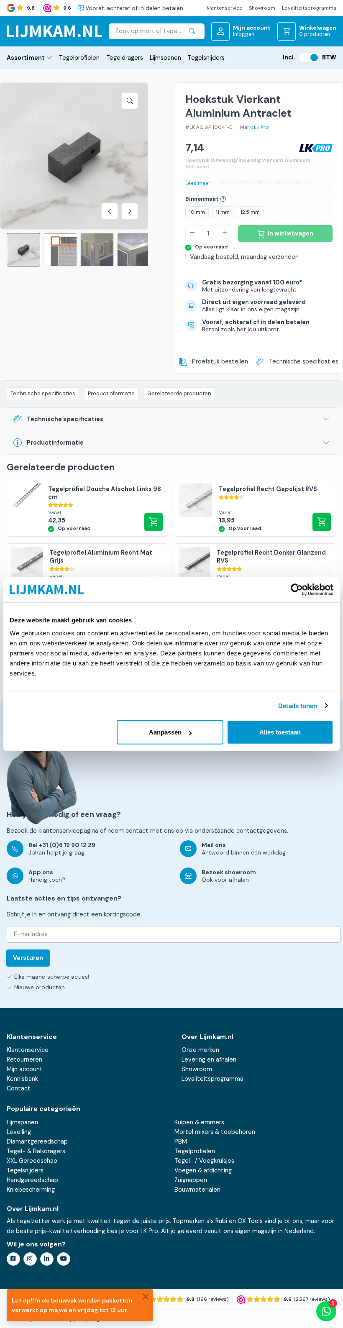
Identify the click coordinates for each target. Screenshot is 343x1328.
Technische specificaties (303, 361)
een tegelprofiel (310, 190)
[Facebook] (13, 1259)
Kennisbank (22, 1078)
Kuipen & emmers (199, 1122)
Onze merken (200, 1050)
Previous (110, 211)
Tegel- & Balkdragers (36, 1151)
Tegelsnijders (206, 57)
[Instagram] (30, 1259)
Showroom (262, 8)
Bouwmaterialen (197, 1189)
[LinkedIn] (47, 1259)
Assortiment (26, 57)
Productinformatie (111, 393)
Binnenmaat (202, 198)
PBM (180, 1141)
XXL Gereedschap (32, 1160)
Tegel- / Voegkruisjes (204, 1160)
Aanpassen (165, 732)
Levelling (19, 1132)
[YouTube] (63, 1259)
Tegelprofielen (79, 57)
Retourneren (24, 1059)
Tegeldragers (124, 57)
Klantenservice (224, 8)
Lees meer (197, 183)
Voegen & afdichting (203, 1170)
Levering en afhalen (209, 1059)
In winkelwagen (153, 522)
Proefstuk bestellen (220, 361)
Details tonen (297, 705)
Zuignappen (190, 1180)
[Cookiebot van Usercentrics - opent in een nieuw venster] (296, 589)
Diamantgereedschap (37, 1141)
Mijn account (25, 1069)
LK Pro (261, 127)
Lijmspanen (165, 57)
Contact (19, 1088)
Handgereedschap (32, 1180)
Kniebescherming (31, 1189)
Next (130, 211)
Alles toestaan (280, 732)
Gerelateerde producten (179, 393)
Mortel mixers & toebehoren (214, 1132)
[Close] (145, 1296)
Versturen (28, 958)
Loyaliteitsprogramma (309, 8)
